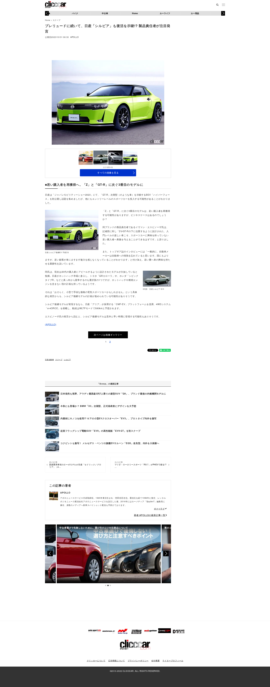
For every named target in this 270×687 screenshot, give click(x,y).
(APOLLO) (50, 324)
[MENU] (223, 5)
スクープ (56, 20)
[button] (223, 13)
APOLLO (74, 37)
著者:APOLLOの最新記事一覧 (149, 515)
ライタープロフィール (172, 660)
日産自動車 (49, 359)
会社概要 (155, 660)
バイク (75, 13)
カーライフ (165, 13)
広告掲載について (116, 660)
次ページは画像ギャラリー (108, 334)
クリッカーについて (96, 660)
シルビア (67, 359)
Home (135, 13)
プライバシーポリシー (138, 660)
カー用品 (195, 13)
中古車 (105, 13)
